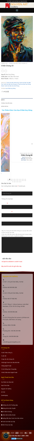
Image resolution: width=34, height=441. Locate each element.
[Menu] (17, 10)
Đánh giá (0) (4, 106)
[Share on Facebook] (2, 91)
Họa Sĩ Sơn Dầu (5, 385)
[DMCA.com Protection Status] (17, 438)
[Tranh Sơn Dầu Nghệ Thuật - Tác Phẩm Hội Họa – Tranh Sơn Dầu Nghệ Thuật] (17, 5)
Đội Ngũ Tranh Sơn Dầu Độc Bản (10, 362)
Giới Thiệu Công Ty (7, 352)
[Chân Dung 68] (17, 132)
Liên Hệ (4, 356)
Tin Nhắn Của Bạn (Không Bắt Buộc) (14, 228)
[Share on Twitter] (4, 91)
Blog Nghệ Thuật (6, 366)
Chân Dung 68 (17, 155)
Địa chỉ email (6, 220)
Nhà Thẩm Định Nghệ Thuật (9, 372)
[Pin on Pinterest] (6, 91)
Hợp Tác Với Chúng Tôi (8, 359)
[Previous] (2, 147)
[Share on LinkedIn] (8, 91)
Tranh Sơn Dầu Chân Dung (12, 82)
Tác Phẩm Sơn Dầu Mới (7, 382)
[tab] (17, 100)
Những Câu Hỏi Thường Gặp (10, 405)
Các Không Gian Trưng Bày (9, 369)
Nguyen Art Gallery (6, 388)
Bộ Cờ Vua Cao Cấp (7, 425)
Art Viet (3, 392)
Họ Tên (5, 203)
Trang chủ (4, 63)
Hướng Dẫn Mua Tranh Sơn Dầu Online (12, 418)
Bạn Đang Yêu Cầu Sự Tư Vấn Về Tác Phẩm (17, 189)
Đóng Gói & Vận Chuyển (9, 408)
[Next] (32, 147)
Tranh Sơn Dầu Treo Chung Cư (18, 63)
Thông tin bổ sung (6, 103)
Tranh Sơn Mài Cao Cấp (8, 421)
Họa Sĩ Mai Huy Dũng (10, 88)
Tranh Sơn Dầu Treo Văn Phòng (12, 86)
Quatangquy (4, 395)
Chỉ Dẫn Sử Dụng (7, 411)
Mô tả (2, 100)
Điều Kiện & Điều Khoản (8, 415)
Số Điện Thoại (7, 211)
